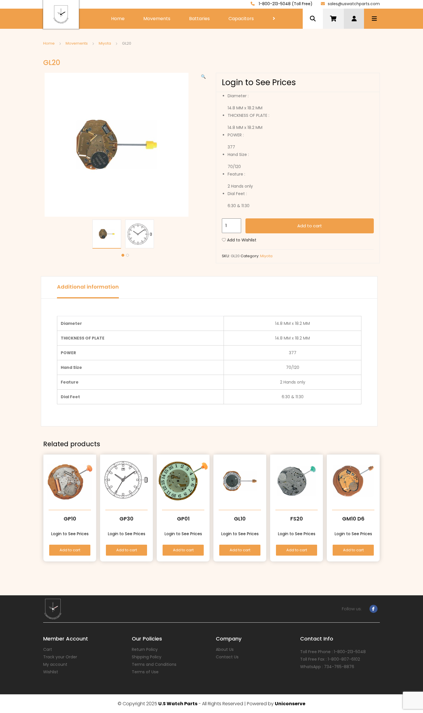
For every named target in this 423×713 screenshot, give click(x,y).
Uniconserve (290, 703)
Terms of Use (145, 672)
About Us (225, 649)
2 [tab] (127, 255)
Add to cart (309, 226)
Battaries (199, 18)
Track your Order (60, 657)
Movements (156, 18)
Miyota (105, 43)
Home (118, 18)
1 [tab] (122, 255)
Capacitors (241, 18)
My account (55, 664)
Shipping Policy (146, 657)
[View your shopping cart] (333, 19)
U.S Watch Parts (177, 703)
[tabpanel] (108, 234)
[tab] (88, 287)
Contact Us (227, 657)
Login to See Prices (259, 82)
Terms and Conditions (154, 664)
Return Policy (145, 649)
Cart (47, 649)
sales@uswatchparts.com (354, 4)
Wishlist (50, 672)
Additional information (88, 286)
